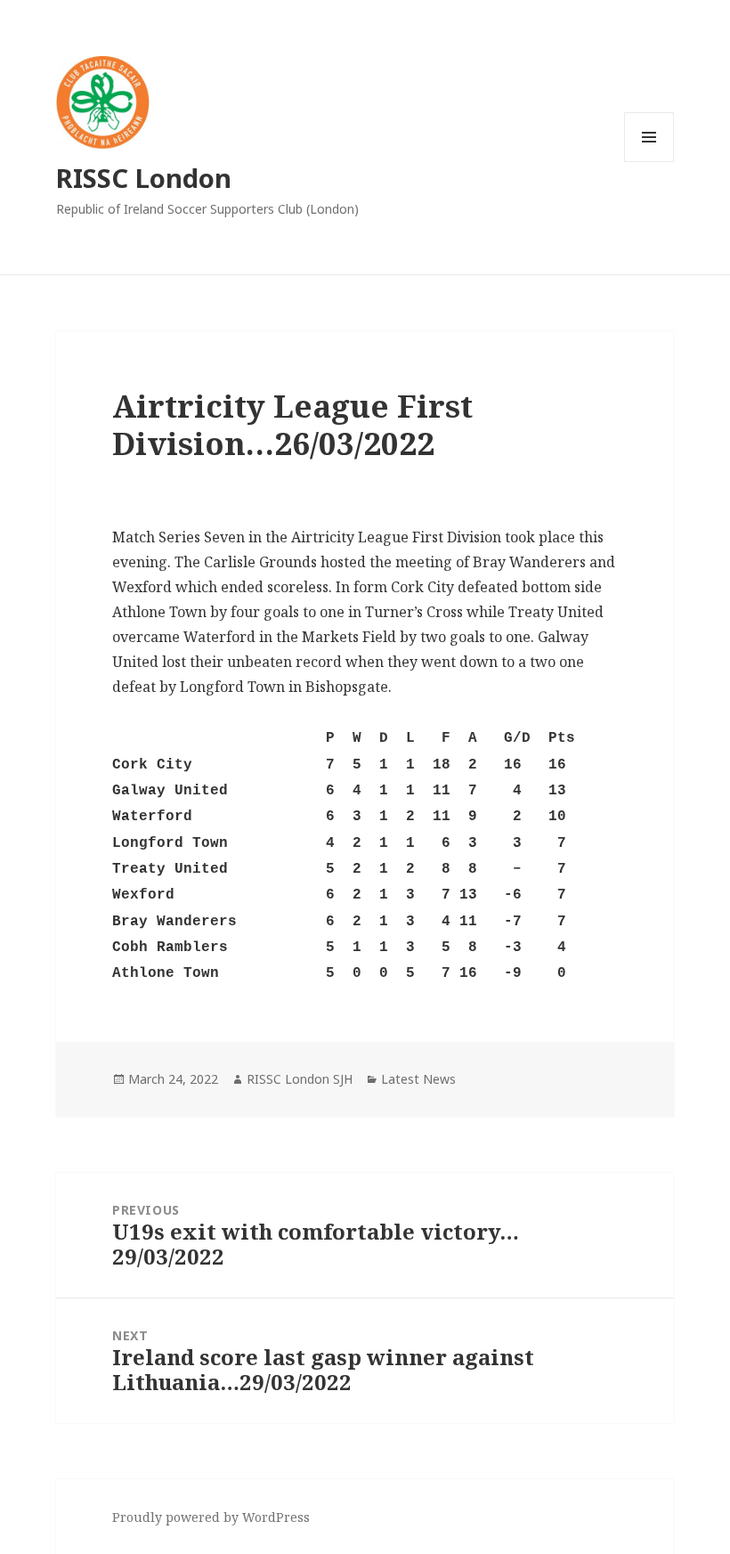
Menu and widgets (649, 161)
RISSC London (143, 177)
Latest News (418, 1078)
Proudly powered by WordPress (211, 1517)
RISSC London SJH (300, 1078)
